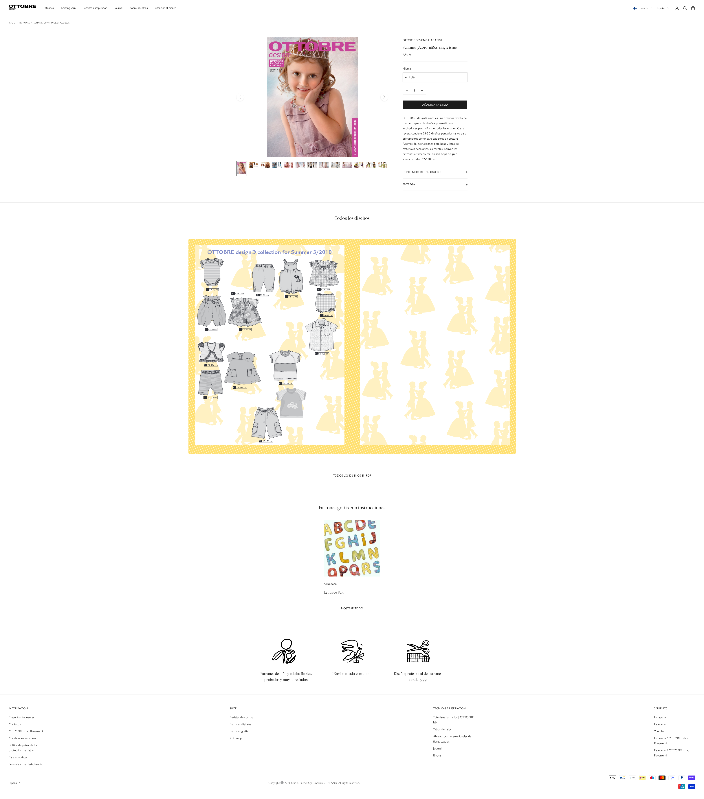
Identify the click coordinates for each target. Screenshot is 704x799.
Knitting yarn (68, 8)
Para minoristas (18, 757)
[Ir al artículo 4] (277, 165)
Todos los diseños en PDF (352, 475)
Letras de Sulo (334, 592)
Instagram (660, 717)
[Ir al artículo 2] (253, 165)
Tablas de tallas (442, 729)
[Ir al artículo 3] (265, 165)
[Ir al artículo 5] (288, 165)
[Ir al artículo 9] (335, 165)
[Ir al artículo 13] (382, 165)
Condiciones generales (22, 738)
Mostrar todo (352, 608)
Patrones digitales (240, 724)
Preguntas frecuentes (21, 717)
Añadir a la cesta (435, 105)
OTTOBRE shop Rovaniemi (26, 731)
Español (661, 8)
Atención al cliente (165, 8)
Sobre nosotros (139, 8)
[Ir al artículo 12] (371, 165)
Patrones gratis (239, 731)
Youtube (659, 731)
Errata (437, 755)
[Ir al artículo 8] (324, 165)
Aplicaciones (331, 583)
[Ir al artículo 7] (312, 165)
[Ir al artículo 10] (347, 165)
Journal (119, 8)
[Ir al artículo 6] (300, 165)
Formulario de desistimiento (26, 764)
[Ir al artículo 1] (241, 168)
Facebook (660, 724)
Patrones (49, 8)
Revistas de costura (241, 717)
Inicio (12, 22)
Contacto (15, 724)
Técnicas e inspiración (95, 8)
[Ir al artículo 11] (359, 165)
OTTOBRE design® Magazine (423, 40)
